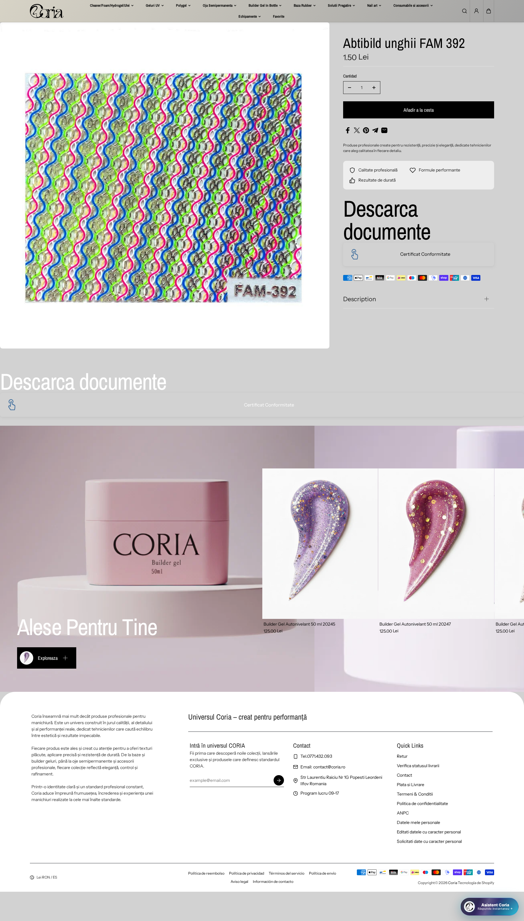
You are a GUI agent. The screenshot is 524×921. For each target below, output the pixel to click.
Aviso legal (239, 881)
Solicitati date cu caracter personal (429, 841)
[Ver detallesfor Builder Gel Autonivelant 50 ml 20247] (436, 543)
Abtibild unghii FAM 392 (404, 43)
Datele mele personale (418, 822)
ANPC (403, 813)
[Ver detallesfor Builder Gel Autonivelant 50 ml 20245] (320, 543)
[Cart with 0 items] (488, 11)
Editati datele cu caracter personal (429, 832)
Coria (452, 882)
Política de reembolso (206, 873)
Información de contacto (273, 881)
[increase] (374, 87)
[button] (488, 11)
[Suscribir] (279, 780)
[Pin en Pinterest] (366, 130)
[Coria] (46, 11)
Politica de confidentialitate (422, 803)
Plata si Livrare (410, 784)
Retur (402, 756)
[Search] (464, 11)
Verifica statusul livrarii (418, 765)
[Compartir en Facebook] (347, 130)
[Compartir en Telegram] (375, 130)
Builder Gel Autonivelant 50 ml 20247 (415, 624)
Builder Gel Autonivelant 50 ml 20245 (299, 624)
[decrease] (349, 87)
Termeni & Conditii (415, 794)
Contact (404, 775)
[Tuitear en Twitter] (356, 130)
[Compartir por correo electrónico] (384, 130)
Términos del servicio (286, 873)
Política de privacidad (246, 873)
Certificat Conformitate (425, 254)
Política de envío (322, 873)
